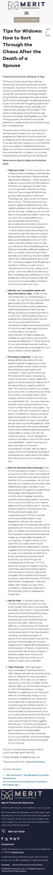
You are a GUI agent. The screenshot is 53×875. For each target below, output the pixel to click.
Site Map (5, 865)
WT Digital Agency (19, 871)
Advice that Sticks (35, 762)
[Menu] (26, 13)
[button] (26, 20)
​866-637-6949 (16, 831)
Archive (17, 769)
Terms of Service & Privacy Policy (27, 865)
